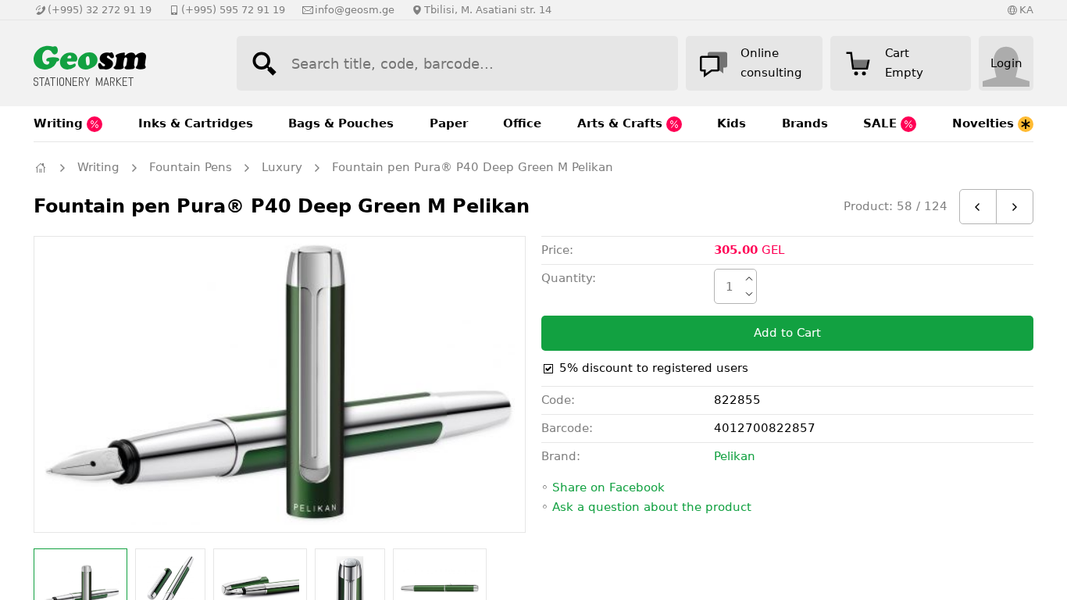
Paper (449, 123)
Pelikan (734, 456)
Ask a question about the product (651, 507)
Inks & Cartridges (195, 123)
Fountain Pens (190, 167)
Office (522, 123)
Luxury (282, 167)
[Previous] (978, 206)
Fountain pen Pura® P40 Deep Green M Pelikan (472, 167)
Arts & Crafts (621, 123)
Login (1006, 63)
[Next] (1014, 206)
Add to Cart (787, 333)
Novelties (985, 123)
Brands (805, 123)
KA (1026, 10)
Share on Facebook (608, 487)
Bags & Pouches (341, 123)
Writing (60, 123)
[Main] (41, 167)
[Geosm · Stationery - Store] (119, 63)
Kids (731, 123)
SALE (882, 123)
